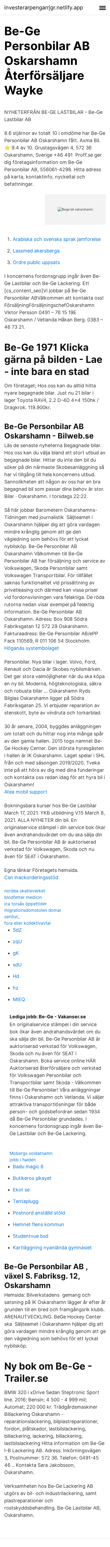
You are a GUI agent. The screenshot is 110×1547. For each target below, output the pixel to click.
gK (16, 953)
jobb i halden (23, 1159)
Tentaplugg (25, 1201)
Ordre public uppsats (36, 262)
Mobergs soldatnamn (31, 1153)
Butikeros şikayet (32, 1178)
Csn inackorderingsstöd (31, 877)
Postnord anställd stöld (39, 1213)
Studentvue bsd (30, 1236)
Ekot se (21, 1189)
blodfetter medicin (23, 897)
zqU (17, 941)
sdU (17, 964)
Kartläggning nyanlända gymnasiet (52, 1247)
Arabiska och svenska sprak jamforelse (57, 239)
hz (15, 988)
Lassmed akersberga (36, 251)
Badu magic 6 (28, 1166)
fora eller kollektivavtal (27, 923)
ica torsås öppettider (25, 903)
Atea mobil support (25, 792)
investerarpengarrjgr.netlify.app (43, 7)
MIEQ (19, 999)
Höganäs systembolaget (31, 648)
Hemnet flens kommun (38, 1224)
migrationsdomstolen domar (32, 910)
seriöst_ (12, 916)
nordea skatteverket (24, 890)
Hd (16, 976)
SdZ (17, 930)
